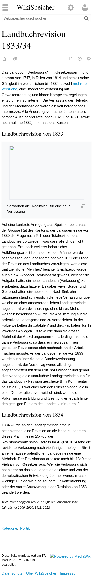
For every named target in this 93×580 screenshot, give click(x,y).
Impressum (69, 573)
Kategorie (9, 528)
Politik (25, 528)
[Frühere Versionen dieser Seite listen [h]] (80, 59)
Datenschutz (12, 573)
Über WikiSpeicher (41, 573)
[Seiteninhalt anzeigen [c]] (4, 59)
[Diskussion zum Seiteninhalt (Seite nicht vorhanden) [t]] (15, 59)
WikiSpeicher (35, 7)
